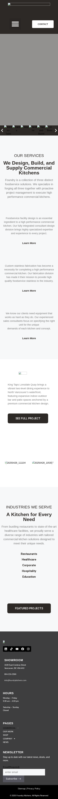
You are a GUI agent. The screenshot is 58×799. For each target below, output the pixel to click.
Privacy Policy (33, 788)
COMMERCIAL (9, 728)
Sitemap (21, 788)
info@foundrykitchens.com (15, 680)
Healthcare (29, 559)
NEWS (5, 742)
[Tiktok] (11, 649)
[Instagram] (28, 649)
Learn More (29, 243)
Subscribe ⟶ (13, 778)
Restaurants (29, 554)
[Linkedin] (6, 649)
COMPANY (7, 739)
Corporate (29, 565)
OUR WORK (8, 731)
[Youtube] (17, 649)
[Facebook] (22, 649)
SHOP (5, 735)
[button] (15, 24)
